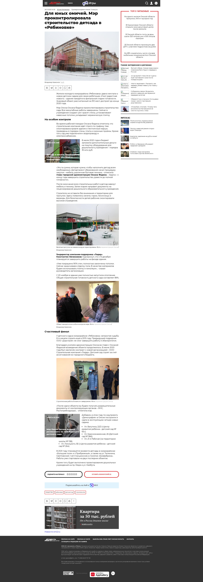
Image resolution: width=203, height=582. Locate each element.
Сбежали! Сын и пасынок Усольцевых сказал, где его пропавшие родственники (144, 101)
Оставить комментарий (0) (101, 474)
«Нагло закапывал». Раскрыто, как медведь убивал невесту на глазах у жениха (144, 85)
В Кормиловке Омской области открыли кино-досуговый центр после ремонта (140, 27)
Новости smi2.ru (52, 532)
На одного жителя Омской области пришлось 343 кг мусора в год (139, 18)
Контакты (130, 539)
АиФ (62, 82)
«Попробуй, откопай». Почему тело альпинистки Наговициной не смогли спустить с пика (144, 108)
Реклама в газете (83, 539)
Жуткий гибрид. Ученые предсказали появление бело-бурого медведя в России (144, 70)
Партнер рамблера (81, 573)
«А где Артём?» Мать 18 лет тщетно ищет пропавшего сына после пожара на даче (143, 77)
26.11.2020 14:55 (50, 9)
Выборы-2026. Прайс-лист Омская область (108, 539)
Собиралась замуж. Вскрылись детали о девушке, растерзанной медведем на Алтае (143, 93)
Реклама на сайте (68, 539)
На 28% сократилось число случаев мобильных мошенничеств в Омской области (140, 55)
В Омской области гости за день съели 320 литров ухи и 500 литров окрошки (139, 36)
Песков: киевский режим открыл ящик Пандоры (142, 129)
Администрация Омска (109, 247)
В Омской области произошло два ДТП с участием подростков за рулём (139, 46)
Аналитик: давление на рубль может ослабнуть (143, 137)
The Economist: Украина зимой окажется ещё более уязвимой (141, 121)
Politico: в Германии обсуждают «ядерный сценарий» (141, 145)
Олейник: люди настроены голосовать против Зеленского (141, 152)
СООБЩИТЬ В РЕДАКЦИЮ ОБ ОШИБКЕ (74, 541)
